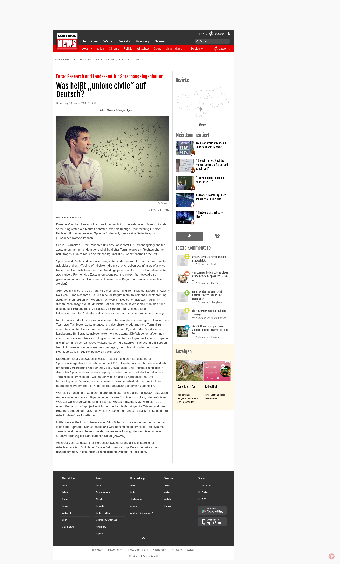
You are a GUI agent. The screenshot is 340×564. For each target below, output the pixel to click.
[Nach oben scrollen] (143, 538)
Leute (132, 485)
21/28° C (224, 48)
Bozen (99, 485)
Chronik (114, 48)
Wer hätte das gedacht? (141, 513)
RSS (204, 499)
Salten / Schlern (103, 513)
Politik (128, 48)
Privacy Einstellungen (137, 549)
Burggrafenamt (103, 492)
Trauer (160, 41)
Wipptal (99, 534)
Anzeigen (184, 351)
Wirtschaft (143, 48)
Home (74, 59)
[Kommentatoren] (217, 236)
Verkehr (125, 41)
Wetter (108, 41)
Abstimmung (136, 499)
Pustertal (100, 506)
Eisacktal (100, 499)
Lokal (85, 48)
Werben (191, 549)
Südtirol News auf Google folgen (115, 110)
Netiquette (177, 549)
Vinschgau (101, 527)
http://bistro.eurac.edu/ (109, 385)
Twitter (205, 492)
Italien (100, 48)
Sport (157, 48)
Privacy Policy (115, 549)
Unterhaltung (174, 48)
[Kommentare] (189, 236)
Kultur (99, 59)
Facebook (207, 485)
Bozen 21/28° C (211, 34)
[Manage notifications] (332, 556)
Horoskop (143, 41)
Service (195, 48)
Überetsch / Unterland (106, 520)
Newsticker (89, 41)
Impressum (97, 549)
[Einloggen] (229, 34)
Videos (133, 506)
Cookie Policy (159, 549)
